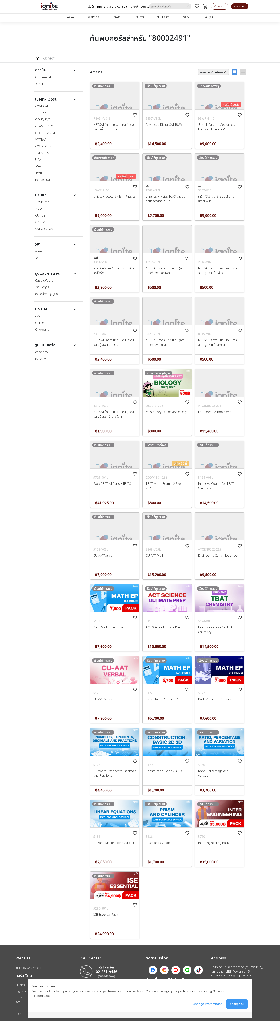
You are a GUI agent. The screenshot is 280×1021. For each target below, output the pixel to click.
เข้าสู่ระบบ (219, 6)
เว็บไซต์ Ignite (96, 6)
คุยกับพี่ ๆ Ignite (139, 6)
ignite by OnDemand (28, 968)
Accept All (236, 1004)
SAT (117, 17)
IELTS (140, 17)
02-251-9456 (106, 971)
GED (185, 17)
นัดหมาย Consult (116, 6)
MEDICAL (94, 17)
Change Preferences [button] (207, 1004)
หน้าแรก (71, 17)
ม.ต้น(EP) (208, 17)
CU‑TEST (162, 17)
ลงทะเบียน (240, 6)
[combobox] (170, 6)
